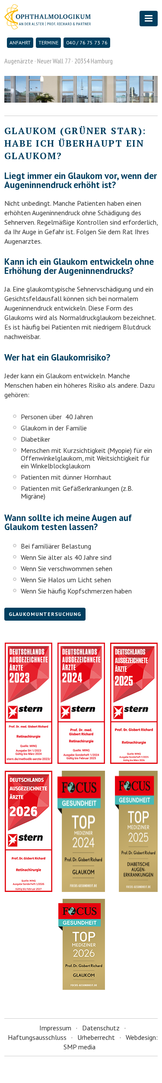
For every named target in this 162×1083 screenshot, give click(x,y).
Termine (48, 42)
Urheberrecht (96, 1037)
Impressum (55, 1027)
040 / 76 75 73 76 (87, 42)
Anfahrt (20, 42)
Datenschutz (101, 1027)
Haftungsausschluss (37, 1037)
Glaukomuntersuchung (45, 614)
